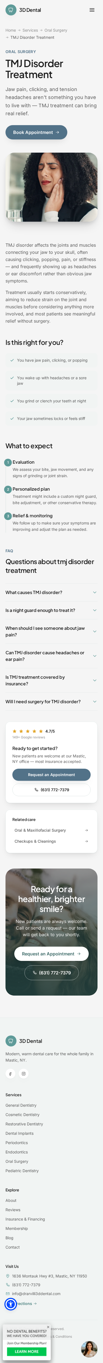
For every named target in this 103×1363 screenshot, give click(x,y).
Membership (16, 1228)
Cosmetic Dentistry (22, 1114)
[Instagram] (24, 1074)
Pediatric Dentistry (22, 1170)
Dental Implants (19, 1133)
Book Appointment (33, 132)
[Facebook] (10, 1074)
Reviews (12, 1209)
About (10, 1200)
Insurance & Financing (25, 1219)
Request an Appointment (51, 774)
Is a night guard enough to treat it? (40, 610)
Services (30, 30)
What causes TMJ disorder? (33, 592)
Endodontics (16, 1152)
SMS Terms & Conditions (53, 1336)
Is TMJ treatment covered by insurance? (35, 680)
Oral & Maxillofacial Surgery (40, 830)
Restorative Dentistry (24, 1124)
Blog (9, 1237)
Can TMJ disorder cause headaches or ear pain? (44, 656)
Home (10, 30)
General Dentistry (21, 1105)
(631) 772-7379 (55, 789)
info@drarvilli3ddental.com (36, 1293)
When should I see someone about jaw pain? (45, 631)
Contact (12, 1247)
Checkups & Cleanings (35, 841)
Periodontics (16, 1142)
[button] (10, 1304)
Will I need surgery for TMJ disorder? (43, 701)
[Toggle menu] (92, 9)
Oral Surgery (55, 30)
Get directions (18, 1303)
